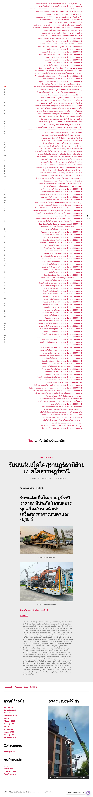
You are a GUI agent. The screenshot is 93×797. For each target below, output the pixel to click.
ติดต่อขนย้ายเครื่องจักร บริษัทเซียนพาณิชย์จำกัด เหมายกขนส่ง (60, 68)
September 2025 (10, 716)
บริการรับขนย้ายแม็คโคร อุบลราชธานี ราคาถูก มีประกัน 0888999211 (58, 76)
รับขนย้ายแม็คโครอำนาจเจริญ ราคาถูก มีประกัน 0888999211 (60, 356)
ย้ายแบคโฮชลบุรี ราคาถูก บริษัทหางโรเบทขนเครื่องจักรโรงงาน (60, 122)
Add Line (24, 615)
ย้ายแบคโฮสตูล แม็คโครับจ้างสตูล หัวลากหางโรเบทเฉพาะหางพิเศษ (59, 167)
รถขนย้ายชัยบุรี (37, 637)
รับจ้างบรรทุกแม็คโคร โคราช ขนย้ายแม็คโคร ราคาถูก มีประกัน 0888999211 (55, 388)
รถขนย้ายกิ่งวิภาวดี (61, 635)
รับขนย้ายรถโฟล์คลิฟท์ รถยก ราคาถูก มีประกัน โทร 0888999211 (59, 221)
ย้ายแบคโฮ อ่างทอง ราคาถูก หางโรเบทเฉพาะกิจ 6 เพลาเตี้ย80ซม (59, 111)
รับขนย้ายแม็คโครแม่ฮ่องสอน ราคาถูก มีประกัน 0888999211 (61, 380)
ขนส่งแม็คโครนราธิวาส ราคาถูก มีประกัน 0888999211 (63, 60)
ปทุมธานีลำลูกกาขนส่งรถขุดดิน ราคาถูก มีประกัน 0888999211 (60, 81)
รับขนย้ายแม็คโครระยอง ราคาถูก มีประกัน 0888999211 (62, 299)
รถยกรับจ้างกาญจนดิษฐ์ (52, 646)
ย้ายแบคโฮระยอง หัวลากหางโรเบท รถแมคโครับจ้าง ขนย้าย (61, 159)
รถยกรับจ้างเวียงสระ (53, 657)
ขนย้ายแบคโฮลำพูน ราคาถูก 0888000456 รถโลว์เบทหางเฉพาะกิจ (59, 12)
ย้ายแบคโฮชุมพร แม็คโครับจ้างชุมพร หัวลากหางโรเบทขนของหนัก (59, 127)
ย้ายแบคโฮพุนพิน (35, 628)
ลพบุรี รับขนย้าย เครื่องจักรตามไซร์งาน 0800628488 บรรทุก (61, 399)
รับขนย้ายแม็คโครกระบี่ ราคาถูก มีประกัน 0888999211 (63, 229)
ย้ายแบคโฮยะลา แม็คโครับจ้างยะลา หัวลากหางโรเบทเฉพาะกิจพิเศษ (58, 151)
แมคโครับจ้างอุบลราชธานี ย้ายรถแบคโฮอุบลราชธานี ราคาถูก (61, 425)
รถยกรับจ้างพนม (35, 652)
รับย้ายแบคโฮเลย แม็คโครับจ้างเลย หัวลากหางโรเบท (64, 396)
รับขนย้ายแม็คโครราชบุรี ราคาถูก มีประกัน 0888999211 (62, 302)
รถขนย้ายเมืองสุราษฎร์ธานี (62, 643)
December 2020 (10, 737)
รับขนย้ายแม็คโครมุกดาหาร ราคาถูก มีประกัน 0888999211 (61, 286)
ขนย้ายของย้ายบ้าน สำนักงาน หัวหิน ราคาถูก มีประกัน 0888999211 (58, 6)
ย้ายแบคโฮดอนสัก (32, 624)
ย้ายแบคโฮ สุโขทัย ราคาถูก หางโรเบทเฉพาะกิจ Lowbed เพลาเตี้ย (59, 108)
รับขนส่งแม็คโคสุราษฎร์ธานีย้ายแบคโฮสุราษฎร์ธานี (46, 468)
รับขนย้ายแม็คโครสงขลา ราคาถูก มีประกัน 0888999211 (62, 315)
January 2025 (9, 724)
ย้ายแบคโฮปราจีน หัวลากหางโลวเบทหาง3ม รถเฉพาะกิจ (62, 143)
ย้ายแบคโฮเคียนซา (41, 633)
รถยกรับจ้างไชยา (66, 657)
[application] (68, 742)
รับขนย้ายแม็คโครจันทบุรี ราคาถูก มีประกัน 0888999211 (62, 240)
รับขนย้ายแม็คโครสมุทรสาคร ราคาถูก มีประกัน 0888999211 (61, 329)
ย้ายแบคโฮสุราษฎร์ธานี (49, 628)
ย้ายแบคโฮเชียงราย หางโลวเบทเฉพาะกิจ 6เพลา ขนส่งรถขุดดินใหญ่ (59, 178)
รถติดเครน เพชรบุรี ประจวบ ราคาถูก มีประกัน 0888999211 (61, 189)
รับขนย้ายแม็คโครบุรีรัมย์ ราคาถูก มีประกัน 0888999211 (62, 264)
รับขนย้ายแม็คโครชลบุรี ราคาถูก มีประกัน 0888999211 (63, 245)
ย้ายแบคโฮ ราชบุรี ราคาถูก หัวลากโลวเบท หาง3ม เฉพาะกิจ (61, 98)
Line (26, 687)
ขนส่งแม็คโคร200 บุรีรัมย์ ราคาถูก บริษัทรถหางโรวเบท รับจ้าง (60, 44)
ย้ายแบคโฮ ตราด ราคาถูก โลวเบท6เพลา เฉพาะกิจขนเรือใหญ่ (61, 89)
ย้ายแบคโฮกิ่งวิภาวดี (44, 622)
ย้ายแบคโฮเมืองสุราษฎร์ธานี (57, 633)
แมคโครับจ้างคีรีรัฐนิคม (46, 659)
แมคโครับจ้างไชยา (29, 674)
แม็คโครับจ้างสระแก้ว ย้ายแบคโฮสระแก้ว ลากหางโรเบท (62, 420)
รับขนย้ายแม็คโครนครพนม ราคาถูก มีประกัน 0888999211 (62, 262)
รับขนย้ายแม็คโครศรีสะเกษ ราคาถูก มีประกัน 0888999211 (62, 310)
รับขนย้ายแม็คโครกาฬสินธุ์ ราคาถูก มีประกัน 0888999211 (62, 235)
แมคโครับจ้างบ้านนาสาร (38, 663)
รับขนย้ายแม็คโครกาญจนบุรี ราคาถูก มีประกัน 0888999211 (61, 232)
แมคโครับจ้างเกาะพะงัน (48, 670)
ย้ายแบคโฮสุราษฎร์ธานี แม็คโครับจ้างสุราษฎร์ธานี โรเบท (62, 170)
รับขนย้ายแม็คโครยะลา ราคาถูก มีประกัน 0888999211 (63, 288)
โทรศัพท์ (33, 687)
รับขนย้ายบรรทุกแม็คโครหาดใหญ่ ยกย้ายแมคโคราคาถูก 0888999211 (57, 210)
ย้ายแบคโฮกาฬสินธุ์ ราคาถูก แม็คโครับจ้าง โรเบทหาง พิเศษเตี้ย (60, 116)
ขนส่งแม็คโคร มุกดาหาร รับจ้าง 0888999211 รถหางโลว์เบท (61, 36)
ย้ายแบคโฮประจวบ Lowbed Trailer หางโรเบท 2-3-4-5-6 (62, 141)
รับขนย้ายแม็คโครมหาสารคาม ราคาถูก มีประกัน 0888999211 (60, 283)
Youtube (18, 687)
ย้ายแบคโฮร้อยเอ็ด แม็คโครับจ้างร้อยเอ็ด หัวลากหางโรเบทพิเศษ (60, 154)
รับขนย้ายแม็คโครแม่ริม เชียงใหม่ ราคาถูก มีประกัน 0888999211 (59, 377)
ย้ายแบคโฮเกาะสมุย (29, 633)
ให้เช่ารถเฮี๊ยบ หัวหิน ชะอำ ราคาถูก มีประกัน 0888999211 (62, 428)
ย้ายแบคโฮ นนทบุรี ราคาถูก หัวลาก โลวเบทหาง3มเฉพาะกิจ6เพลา (59, 92)
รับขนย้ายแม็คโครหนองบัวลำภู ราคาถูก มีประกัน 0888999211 (60, 350)
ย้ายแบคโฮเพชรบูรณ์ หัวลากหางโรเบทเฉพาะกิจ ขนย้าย (63, 181)
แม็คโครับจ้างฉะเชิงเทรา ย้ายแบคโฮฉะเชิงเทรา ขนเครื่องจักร (61, 415)
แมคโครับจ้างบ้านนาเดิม (54, 663)
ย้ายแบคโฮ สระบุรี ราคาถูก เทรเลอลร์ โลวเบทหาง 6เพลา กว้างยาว (59, 100)
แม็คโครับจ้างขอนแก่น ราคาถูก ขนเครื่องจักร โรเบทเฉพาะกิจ (61, 412)
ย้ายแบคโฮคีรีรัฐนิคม (57, 622)
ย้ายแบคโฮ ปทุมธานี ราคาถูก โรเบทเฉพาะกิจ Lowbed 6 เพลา (61, 95)
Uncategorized (46, 458)
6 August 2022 (46, 478)
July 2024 (8, 726)
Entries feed (8, 769)
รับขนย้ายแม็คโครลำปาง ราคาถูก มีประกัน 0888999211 (62, 305)
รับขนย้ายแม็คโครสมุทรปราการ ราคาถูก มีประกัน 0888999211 (60, 321)
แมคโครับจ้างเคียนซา (29, 672)
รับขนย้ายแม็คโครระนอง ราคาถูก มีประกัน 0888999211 (62, 296)
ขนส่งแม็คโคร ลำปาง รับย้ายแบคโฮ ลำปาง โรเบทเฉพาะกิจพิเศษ (60, 38)
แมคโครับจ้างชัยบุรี (61, 659)
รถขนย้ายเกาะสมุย (35, 643)
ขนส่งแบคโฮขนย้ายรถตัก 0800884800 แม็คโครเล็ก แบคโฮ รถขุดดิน (58, 25)
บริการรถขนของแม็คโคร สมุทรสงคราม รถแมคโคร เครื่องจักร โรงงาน (58, 71)
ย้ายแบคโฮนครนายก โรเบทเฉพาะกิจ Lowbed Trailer (63, 133)
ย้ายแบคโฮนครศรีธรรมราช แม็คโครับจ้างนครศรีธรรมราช (62, 135)
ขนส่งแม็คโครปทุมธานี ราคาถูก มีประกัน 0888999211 (63, 65)
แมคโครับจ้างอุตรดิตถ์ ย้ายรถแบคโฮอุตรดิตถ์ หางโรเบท (62, 423)
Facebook (8, 687)
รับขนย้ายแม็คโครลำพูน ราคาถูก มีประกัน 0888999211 (63, 307)
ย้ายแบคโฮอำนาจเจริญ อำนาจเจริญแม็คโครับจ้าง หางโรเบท (61, 173)
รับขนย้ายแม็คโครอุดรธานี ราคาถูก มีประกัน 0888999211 (62, 358)
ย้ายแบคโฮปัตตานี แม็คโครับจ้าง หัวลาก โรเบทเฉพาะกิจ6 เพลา (60, 146)
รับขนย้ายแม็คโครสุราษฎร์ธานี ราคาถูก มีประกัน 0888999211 (60, 342)
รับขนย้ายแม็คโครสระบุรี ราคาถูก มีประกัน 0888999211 (62, 331)
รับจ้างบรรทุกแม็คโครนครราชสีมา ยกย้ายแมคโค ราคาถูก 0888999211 (57, 391)
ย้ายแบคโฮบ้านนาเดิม (49, 626)
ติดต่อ (34, 610)
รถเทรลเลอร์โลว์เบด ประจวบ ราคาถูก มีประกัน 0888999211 (61, 197)
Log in (6, 766)
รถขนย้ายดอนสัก (47, 637)
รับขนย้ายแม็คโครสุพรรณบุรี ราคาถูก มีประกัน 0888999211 (61, 339)
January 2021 (9, 735)
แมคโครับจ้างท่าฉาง (43, 661)
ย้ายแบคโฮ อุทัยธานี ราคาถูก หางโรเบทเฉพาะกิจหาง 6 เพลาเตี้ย (60, 114)
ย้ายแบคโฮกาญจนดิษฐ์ (30, 622)
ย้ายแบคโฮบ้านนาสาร (35, 626)
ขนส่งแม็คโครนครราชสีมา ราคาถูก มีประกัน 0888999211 (62, 52)
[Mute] (84, 777)
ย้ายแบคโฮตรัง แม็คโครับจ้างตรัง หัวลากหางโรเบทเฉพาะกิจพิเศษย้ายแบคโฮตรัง (54, 130)
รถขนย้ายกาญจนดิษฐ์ (47, 635)
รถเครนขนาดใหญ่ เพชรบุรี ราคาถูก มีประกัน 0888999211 (62, 192)
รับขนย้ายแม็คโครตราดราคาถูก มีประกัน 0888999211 (63, 253)
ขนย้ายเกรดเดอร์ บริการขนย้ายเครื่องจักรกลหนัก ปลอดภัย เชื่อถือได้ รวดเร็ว (56, 9)
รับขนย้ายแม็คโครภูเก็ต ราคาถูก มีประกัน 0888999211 (63, 280)
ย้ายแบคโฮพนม (61, 626)
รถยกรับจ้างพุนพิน (60, 652)
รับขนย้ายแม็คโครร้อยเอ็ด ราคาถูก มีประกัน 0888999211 (62, 294)
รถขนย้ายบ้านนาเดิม (62, 639)
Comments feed (10, 771)
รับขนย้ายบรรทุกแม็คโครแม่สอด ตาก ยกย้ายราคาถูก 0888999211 (59, 213)
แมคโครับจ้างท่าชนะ (56, 661)
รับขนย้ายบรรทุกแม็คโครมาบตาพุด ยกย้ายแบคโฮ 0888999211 (60, 205)
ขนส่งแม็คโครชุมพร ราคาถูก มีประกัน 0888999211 (64, 49)
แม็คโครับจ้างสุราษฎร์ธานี (62, 665)
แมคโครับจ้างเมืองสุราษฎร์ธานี (46, 672)
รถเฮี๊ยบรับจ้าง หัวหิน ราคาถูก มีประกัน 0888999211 (64, 200)
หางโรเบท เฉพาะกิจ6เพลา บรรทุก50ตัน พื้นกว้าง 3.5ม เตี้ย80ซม (60, 401)
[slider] (67, 777)
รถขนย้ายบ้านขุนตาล (34, 639)
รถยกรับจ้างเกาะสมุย (56, 654)
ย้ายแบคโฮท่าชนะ (56, 624)
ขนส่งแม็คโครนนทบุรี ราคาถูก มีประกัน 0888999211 (64, 57)
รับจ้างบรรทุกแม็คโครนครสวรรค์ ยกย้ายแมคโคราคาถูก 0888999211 (58, 393)
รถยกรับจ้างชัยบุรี (35, 648)
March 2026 (8, 707)
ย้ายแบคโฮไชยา (35, 635)
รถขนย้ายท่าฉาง (59, 637)
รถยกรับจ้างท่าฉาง (59, 648)
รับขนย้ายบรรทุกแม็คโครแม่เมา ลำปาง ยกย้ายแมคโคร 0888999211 (58, 219)
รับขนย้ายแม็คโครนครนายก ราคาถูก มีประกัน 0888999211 (61, 256)
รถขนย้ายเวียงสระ (28, 646)
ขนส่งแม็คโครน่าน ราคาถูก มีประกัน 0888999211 (65, 63)
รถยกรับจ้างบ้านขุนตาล (39, 650)
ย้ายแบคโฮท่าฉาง (44, 624)
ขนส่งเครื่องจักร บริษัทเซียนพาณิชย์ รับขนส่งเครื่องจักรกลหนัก (61, 20)
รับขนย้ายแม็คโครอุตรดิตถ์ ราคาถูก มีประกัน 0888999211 (62, 361)
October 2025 (9, 713)
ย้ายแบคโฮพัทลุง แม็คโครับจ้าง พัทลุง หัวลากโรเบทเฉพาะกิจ (61, 149)
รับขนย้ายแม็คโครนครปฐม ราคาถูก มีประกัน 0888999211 (62, 259)
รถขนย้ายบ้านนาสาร (48, 639)
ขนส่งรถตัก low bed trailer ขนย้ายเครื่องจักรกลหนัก (64, 14)
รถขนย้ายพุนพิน (45, 641)
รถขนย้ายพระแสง (34, 641)
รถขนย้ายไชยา (39, 646)
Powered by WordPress (45, 792)
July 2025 (8, 718)
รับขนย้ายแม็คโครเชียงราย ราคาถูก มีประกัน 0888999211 (62, 364)
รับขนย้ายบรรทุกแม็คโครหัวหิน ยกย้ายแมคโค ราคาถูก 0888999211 (58, 208)
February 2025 (9, 721)
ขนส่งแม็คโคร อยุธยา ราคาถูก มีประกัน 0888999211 (64, 41)
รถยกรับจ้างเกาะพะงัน (42, 654)
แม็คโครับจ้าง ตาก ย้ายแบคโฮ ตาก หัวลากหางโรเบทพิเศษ (62, 407)
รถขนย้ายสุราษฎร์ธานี (58, 641)
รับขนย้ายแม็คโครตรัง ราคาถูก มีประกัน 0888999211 (63, 251)
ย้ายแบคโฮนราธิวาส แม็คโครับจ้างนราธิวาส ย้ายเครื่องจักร (61, 138)
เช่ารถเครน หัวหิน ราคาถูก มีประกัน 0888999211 (65, 404)
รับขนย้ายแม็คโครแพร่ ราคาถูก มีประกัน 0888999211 (63, 374)
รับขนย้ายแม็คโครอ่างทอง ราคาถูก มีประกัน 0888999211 (62, 353)
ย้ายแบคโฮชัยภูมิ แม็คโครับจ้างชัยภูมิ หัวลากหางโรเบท (63, 124)
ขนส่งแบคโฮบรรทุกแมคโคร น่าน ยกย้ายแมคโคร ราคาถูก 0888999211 (57, 28)
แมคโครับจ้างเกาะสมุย (64, 670)
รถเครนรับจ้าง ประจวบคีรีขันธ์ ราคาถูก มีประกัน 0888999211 (60, 194)
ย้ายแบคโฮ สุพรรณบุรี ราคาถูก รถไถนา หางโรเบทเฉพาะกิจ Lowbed (58, 106)
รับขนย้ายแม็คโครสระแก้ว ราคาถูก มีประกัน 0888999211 (62, 334)
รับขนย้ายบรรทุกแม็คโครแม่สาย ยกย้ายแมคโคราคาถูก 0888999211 (58, 216)
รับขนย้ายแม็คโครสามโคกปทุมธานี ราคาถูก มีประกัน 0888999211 (59, 337)
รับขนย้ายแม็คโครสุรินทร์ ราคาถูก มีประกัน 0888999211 (62, 345)
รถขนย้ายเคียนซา (47, 643)
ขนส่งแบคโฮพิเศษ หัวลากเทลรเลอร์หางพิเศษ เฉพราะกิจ (63, 30)
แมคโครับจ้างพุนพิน (47, 665)
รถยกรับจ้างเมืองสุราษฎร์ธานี (37, 657)
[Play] (51, 777)
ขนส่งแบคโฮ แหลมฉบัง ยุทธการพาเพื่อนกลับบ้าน (65, 22)
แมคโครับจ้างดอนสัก (29, 661)
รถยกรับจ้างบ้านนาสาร (54, 650)
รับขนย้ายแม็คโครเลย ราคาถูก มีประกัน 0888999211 (63, 372)
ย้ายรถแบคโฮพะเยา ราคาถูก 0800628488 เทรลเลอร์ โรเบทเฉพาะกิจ (58, 87)
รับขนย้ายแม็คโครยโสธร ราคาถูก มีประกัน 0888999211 (62, 291)
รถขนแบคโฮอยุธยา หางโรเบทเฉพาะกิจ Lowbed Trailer (62, 186)
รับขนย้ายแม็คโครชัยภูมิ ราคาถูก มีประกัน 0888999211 (63, 248)
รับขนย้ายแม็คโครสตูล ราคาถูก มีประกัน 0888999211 (63, 318)
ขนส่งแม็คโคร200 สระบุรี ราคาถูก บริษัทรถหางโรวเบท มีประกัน (60, 47)
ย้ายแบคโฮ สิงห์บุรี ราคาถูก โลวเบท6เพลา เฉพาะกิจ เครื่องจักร (60, 103)
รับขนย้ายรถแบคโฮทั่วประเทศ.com (22, 792)
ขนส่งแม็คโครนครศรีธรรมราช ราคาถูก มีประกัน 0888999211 (60, 55)
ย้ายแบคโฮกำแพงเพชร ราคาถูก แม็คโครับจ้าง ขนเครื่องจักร (61, 119)
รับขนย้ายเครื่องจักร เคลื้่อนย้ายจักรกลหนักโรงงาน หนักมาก (61, 227)
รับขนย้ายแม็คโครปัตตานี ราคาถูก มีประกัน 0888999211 (62, 270)
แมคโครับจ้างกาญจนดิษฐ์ (31, 659)
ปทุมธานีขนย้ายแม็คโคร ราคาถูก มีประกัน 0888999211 (62, 79)
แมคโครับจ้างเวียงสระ (64, 672)
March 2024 (8, 729)
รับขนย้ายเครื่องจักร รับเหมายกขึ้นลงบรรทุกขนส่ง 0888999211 (60, 224)
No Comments (61, 478)
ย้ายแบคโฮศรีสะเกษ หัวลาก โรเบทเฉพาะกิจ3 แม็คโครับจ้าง (61, 162)
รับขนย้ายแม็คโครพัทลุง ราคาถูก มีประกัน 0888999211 (63, 275)
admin (34, 478)
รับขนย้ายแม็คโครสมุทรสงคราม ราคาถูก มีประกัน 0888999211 (60, 323)
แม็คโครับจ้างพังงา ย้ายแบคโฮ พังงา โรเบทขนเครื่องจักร (62, 417)
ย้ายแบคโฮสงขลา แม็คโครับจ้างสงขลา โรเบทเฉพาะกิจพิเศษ (61, 165)
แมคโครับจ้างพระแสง (33, 665)
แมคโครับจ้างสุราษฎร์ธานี (31, 667)
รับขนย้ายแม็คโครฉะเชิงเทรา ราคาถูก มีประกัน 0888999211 (61, 243)
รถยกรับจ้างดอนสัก (47, 648)
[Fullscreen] (87, 777)
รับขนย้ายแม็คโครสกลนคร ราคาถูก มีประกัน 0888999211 (62, 313)
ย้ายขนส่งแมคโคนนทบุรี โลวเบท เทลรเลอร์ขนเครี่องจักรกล (62, 84)
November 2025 (10, 710)
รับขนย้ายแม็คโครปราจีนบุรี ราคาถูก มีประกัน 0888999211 (61, 267)
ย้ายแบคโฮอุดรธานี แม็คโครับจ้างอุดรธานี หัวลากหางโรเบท (61, 175)
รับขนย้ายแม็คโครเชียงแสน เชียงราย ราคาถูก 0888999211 (61, 366)
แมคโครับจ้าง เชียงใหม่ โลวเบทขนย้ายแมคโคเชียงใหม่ (63, 409)
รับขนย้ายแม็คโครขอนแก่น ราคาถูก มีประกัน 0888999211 (62, 237)
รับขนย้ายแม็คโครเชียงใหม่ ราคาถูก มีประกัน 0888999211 (62, 369)
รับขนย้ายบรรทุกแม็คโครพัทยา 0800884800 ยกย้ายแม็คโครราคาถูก (58, 202)
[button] (68, 742)
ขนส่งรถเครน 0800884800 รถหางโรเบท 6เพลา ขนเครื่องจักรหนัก (59, 17)
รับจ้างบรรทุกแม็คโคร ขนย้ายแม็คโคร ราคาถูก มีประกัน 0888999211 (58, 385)
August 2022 (9, 732)
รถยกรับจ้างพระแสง (47, 652)
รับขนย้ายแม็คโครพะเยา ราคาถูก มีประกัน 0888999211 (63, 272)
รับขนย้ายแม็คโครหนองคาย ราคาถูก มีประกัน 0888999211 (61, 348)
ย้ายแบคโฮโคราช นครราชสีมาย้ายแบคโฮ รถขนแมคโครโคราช (60, 184)
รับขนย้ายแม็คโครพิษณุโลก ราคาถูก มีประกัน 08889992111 (61, 278)
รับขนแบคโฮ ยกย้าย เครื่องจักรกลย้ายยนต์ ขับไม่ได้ (64, 383)
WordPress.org (10, 774)
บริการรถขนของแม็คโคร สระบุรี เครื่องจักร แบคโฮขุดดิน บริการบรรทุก (58, 73)
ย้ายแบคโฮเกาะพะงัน (64, 630)
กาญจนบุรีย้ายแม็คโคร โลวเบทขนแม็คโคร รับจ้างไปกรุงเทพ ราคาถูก (58, 3)
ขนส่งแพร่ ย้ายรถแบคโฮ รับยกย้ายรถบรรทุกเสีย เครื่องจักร (62, 33)
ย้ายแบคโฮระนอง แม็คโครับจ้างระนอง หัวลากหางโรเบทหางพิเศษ (59, 157)
